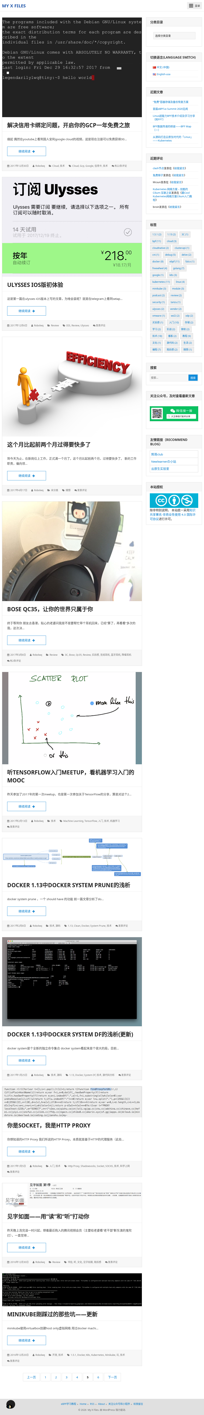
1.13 (70, 925)
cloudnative (160, 248)
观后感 (97, 1262)
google (89, 166)
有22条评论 (121, 166)
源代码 (172, 342)
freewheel (159, 268)
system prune (98, 925)
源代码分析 (109, 1075)
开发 (54, 1355)
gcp (82, 166)
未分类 (54, 490)
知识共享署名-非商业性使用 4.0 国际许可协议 (173, 514)
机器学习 (115, 821)
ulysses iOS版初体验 (35, 284)
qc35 (79, 654)
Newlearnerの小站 (163, 461)
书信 (70, 1262)
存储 (189, 322)
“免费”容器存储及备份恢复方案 (170, 102)
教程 (186, 336)
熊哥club (157, 454)
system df (89, 1075)
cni (155, 254)
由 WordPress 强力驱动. (113, 1410)
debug (170, 254)
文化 (79, 1262)
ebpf (174, 261)
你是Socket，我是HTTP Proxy (48, 1125)
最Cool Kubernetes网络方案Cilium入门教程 (172, 196)
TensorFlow (90, 821)
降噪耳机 (126, 654)
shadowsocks (88, 1166)
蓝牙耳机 (116, 654)
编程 (156, 349)
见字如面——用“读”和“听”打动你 (48, 1216)
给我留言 (179, 168)
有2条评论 (15, 660)
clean (77, 925)
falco (189, 261)
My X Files (14, 6)
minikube (110, 1355)
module (178, 288)
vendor (175, 309)
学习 (156, 329)
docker (85, 925)
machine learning (73, 821)
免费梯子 (158, 175)
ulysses (84, 325)
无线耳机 (105, 654)
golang (178, 268)
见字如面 (88, 1262)
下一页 (112, 1377)
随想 (68, 490)
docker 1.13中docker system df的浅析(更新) (70, 1034)
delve (186, 254)
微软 (185, 329)
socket (100, 1166)
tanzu (175, 302)
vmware (158, 315)
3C (66, 654)
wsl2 (175, 315)
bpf (156, 241)
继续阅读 (32, 151)
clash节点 (158, 168)
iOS (68, 325)
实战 (171, 329)
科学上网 (125, 1166)
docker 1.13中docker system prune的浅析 (68, 885)
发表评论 (100, 325)
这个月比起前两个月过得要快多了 (49, 444)
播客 (172, 336)
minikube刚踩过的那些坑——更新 (52, 1314)
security (158, 302)
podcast (158, 295)
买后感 (95, 654)
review (55, 325)
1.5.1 (73, 1355)
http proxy (73, 1166)
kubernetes (97, 1355)
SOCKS (109, 1166)
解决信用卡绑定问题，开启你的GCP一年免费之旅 (68, 125)
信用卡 (98, 166)
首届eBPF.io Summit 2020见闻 (170, 109)
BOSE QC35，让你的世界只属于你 (50, 609)
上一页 (31, 1377)
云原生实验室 (160, 469)
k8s (88, 1355)
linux (180, 282)
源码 (58, 925)
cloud (55, 166)
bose (72, 654)
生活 (187, 342)
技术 (62, 166)
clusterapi (182, 248)
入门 (100, 821)
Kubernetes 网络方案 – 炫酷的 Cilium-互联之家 (170, 190)
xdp (189, 315)
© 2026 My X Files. (88, 1410)
